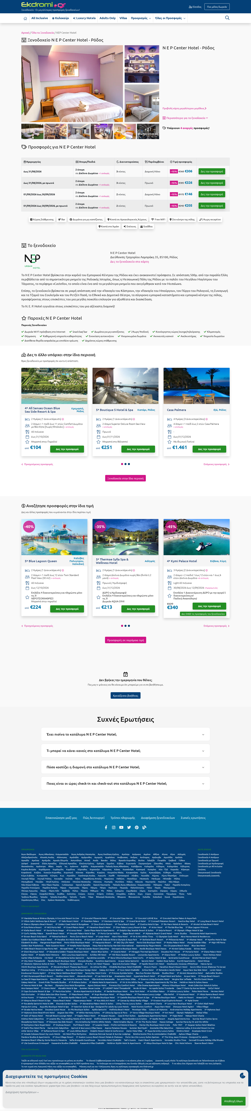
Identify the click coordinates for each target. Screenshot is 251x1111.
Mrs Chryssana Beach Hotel (176, 945)
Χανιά (167, 896)
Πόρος (43, 890)
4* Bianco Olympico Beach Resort (37, 924)
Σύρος (148, 893)
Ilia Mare (49, 985)
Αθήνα (156, 854)
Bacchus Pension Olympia (147, 973)
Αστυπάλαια (76, 860)
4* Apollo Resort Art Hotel (151, 963)
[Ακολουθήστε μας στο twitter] (129, 827)
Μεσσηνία (144, 878)
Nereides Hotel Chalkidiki (109, 1040)
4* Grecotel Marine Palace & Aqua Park (178, 918)
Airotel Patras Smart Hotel (204, 957)
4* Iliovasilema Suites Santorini (70, 957)
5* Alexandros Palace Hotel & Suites (96, 1003)
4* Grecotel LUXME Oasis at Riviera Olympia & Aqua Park (110, 939)
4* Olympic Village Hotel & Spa (189, 930)
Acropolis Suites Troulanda (161, 988)
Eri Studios (215, 997)
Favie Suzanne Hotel (55, 945)
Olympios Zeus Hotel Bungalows (70, 985)
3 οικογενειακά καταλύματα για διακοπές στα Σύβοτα (125, 1069)
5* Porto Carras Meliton (109, 933)
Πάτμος (93, 887)
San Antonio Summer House (76, 979)
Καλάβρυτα (136, 866)
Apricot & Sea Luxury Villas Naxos (86, 1028)
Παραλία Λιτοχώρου (30, 887)
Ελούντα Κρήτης (86, 863)
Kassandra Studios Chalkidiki (65, 1043)
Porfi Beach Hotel (81, 1024)
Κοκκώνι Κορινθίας (52, 872)
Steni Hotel (55, 979)
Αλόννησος (62, 857)
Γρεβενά (172, 860)
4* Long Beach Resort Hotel (211, 921)
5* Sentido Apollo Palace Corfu (72, 997)
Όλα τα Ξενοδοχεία (43, 32)
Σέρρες (173, 890)
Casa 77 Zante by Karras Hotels (191, 988)
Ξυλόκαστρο (67, 884)
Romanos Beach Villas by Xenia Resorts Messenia (44, 1040)
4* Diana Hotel (169, 954)
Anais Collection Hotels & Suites (203, 985)
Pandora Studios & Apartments (35, 1037)
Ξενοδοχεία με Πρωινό (208, 860)
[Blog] (144, 827)
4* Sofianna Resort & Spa (52, 1030)
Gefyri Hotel (214, 988)
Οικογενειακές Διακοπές (209, 875)
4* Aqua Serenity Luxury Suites (159, 1030)
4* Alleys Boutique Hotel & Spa (158, 1043)
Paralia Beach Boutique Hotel (61, 960)
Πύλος (75, 890)
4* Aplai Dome (192, 1000)
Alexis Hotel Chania (153, 1003)
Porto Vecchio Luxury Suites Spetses (142, 1037)
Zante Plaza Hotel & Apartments (99, 930)
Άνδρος (133, 857)
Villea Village (202, 1006)
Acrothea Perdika (98, 966)
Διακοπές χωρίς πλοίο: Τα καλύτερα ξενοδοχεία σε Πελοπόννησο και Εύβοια (190, 1060)
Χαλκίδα (146, 896)
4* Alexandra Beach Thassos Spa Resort (69, 966)
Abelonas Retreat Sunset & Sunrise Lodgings (109, 1033)
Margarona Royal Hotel (50, 942)
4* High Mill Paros (217, 942)
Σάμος (142, 890)
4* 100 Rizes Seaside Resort (122, 954)
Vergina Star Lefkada (181, 979)
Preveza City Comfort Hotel (122, 985)
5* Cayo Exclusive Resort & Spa (35, 991)
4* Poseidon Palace (90, 921)
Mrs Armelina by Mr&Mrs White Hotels (93, 1021)
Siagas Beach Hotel (131, 933)
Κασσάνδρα (128, 869)
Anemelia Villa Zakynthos (161, 1028)
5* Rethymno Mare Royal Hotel (35, 1024)
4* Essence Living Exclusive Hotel (153, 979)
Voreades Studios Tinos (175, 1040)
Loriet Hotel (215, 969)
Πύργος (84, 890)
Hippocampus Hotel (82, 1000)
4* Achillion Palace (156, 991)
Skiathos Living (28, 969)
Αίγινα (165, 854)
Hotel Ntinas (204, 960)
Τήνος (181, 893)
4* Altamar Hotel (194, 939)
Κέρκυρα (185, 869)
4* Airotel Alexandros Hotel (190, 973)
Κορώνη (101, 872)
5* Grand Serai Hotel (136, 921)
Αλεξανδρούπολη (29, 857)
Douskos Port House (170, 951)
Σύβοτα (131, 893)
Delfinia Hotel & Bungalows (107, 1018)
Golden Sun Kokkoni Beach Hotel (36, 939)
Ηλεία (168, 863)
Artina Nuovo (27, 997)
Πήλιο (149, 887)
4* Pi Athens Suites (78, 982)
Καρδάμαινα (44, 869)
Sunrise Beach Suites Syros (205, 1018)
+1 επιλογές (104, 173)
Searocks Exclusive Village (125, 963)
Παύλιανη (112, 887)
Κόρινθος (90, 872)
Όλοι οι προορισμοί (30, 906)
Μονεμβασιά (27, 881)
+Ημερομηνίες (211, 588)
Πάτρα (103, 887)
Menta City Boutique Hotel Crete (154, 1024)
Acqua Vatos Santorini (128, 960)
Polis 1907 (177, 1024)
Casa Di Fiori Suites (126, 1015)
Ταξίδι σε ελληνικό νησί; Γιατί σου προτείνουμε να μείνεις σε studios (52, 1060)
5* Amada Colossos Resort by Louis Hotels (40, 1033)
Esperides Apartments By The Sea (161, 982)
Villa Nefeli (169, 994)
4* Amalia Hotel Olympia (78, 945)
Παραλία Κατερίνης (181, 884)
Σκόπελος (71, 893)
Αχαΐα (95, 860)
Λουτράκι (58, 878)
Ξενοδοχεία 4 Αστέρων (208, 857)
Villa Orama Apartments (148, 985)
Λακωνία (102, 875)
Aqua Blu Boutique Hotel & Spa (54, 1006)
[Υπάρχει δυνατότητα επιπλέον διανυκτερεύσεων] (63, 419)
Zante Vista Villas (134, 1030)
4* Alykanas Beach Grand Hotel (157, 933)
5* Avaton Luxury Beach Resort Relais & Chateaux (99, 1037)
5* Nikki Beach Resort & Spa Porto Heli (39, 948)
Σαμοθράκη (131, 890)
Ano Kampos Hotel (30, 988)
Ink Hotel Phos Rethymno (74, 1033)
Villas (123, 18)
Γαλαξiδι (151, 860)
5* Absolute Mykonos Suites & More (38, 963)
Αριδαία (178, 857)
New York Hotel (137, 991)
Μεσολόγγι (132, 878)
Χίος (43, 900)
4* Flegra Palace (124, 994)
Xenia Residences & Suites (134, 1018)
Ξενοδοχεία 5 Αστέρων (208, 854)
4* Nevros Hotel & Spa (31, 985)
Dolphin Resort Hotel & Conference (107, 1030)
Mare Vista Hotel (120, 936)
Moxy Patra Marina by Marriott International (113, 945)
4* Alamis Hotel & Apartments (103, 982)
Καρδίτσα (70, 869)
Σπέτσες (110, 893)
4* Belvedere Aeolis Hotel (168, 969)
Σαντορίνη (152, 890)
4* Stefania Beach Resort (151, 939)
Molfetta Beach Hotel (119, 1009)
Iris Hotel (49, 957)
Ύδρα (90, 896)
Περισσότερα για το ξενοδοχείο (186, 117)
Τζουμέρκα (171, 893)
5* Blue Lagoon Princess (197, 927)
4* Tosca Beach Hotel (125, 924)
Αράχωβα (156, 857)
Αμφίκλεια (110, 857)
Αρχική (25, 32)
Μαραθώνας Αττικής (92, 878)
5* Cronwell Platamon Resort (161, 921)
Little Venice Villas (29, 1030)
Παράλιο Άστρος (50, 887)
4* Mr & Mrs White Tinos (141, 936)
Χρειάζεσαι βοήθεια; (125, 695)
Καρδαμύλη (58, 869)
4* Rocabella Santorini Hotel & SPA (37, 1003)
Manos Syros (206, 963)
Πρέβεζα (66, 890)
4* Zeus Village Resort (63, 1037)
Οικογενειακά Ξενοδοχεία (209, 872)
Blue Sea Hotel (198, 945)
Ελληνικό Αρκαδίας (67, 863)
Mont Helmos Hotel (212, 954)
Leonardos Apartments (148, 954)
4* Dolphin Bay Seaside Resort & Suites (135, 930)
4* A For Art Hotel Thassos (97, 963)
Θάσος (188, 863)
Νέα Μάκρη (174, 881)
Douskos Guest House (55, 1009)
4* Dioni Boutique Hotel (32, 951)
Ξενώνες (202, 869)
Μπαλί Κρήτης (52, 881)
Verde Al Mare (140, 988)
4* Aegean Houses (106, 1015)
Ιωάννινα (74, 866)
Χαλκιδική (157, 896)
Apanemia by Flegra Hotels (148, 945)
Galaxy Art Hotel (107, 969)
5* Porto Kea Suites (62, 991)
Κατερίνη (152, 869)
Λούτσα (68, 878)
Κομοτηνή (68, 872)
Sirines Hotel (200, 948)
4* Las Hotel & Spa (103, 976)
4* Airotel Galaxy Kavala (180, 948)
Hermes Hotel (217, 991)
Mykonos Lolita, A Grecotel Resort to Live (195, 1028)
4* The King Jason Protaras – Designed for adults (185, 1037)
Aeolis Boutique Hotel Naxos (153, 948)
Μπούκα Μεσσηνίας (82, 881)
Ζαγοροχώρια (144, 863)
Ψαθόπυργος (73, 900)
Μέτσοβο (167, 878)
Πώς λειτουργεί (93, 817)
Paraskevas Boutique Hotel (102, 997)
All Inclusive (39, 18)
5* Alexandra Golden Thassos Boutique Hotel (67, 951)
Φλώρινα (121, 896)
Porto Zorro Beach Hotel (81, 936)
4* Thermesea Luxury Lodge (148, 994)
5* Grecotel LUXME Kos (146, 918)
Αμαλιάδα (74, 857)
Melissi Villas (202, 1012)
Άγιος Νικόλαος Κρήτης (108, 854)
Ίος (66, 866)
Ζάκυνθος (158, 863)
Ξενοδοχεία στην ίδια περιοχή (125, 478)
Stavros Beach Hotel (203, 1043)
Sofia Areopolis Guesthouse (82, 1040)
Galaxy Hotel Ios (28, 982)
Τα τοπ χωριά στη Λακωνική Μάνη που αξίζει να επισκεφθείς (48, 1066)
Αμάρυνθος (86, 857)
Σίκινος (24, 893)
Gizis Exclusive (28, 994)
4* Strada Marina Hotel (32, 1009)
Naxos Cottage (166, 1021)
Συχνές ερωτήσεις (193, 817)
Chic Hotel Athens (183, 1043)
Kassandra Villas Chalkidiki (92, 1043)
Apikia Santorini (99, 1009)
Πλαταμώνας (169, 887)
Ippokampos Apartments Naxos (152, 1015)
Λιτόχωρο (183, 875)
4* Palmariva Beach (58, 936)
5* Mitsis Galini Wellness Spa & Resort (38, 921)
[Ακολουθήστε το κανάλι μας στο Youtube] (121, 827)
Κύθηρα (167, 872)
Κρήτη (143, 872)
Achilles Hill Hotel (98, 954)
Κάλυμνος (185, 866)
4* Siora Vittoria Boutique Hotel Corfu (125, 957)
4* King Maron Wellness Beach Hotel (65, 973)
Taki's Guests (130, 1040)
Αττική (87, 860)
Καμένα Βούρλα (28, 869)
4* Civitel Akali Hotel (204, 1003)
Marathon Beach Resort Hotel (173, 966)
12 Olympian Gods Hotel (167, 936)
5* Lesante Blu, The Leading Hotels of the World (69, 1018)
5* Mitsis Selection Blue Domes (51, 994)
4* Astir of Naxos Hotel (32, 1015)
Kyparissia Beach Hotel (144, 976)
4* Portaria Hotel (191, 951)
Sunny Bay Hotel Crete (95, 973)
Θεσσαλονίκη (27, 866)
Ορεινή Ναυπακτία (101, 884)
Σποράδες (121, 893)
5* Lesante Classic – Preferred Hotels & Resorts (115, 1024)
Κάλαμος (160, 866)
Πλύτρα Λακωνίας (29, 890)
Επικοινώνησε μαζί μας (61, 817)
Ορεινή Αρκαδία (83, 884)
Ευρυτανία (131, 863)
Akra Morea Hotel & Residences (195, 936)
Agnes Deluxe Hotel (97, 985)
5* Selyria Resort (164, 930)
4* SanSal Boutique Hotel (115, 991)
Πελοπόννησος (137, 887)
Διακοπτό (35, 863)
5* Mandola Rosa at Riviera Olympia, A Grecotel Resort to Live (50, 918)
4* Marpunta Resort (102, 942)
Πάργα (63, 887)
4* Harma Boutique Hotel (164, 997)
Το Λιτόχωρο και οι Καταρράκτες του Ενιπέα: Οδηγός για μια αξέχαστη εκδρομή (133, 1063)
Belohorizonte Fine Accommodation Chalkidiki (154, 1033)
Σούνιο (91, 893)
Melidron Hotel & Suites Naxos (194, 982)
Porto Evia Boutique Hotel (149, 942)
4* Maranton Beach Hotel (98, 927)
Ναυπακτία (150, 881)
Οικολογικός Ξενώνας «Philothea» (182, 963)
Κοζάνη (37, 872)
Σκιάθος (60, 893)
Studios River (168, 973)
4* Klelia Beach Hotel (31, 930)
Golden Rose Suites (166, 960)
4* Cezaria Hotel (118, 951)
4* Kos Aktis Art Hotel (104, 1000)
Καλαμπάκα (172, 866)
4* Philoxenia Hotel (175, 939)
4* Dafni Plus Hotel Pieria (33, 1028)
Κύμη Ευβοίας (27, 875)
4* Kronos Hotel (74, 930)
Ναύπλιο (162, 881)
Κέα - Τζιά (163, 869)
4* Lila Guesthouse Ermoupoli (35, 1043)
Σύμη (140, 893)
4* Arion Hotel (155, 927)
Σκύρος (81, 893)
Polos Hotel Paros (200, 991)
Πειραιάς (124, 887)
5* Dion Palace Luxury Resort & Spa (129, 927)
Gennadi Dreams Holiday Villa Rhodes (206, 1040)
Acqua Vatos (190, 976)
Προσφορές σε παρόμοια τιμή (125, 640)
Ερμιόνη (110, 863)
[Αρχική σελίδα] (25, 18)
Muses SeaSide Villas (196, 942)
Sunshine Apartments (106, 960)
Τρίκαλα (43, 896)
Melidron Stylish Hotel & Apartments (124, 1043)
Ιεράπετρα (41, 866)
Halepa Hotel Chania (194, 1015)
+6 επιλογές (203, 578)
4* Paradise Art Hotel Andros (68, 939)
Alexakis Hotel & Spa (67, 988)
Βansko (104, 860)
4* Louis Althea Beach (77, 1030)
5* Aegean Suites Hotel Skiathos (200, 1024)
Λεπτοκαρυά (123, 875)
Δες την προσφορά (212, 171)
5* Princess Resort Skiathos (50, 969)
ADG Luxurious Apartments (74, 954)
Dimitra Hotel (183, 1030)
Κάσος (117, 869)
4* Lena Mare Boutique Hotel (178, 1003)
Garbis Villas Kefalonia (31, 957)
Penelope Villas (139, 1009)
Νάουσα (139, 881)
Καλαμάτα (149, 866)
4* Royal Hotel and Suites (169, 976)
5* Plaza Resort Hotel (79, 994)
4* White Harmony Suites (88, 1012)
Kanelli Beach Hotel (55, 933)
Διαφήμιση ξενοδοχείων (158, 817)
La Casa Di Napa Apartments (34, 979)
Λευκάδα (145, 875)
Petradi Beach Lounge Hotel (59, 1015)
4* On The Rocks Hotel (146, 1021)
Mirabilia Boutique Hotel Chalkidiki (125, 966)
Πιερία (158, 887)
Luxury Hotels (86, 18)
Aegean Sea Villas (65, 1012)
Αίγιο (172, 854)
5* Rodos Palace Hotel (174, 942)
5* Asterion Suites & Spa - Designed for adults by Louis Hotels (100, 1006)
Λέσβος (134, 875)
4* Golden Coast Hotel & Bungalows (72, 924)
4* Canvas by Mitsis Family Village (132, 1000)
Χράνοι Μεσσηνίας (56, 900)
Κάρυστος (106, 869)
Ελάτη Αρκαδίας (49, 863)
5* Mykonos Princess (46, 997)
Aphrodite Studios (214, 973)
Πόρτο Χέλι (54, 890)
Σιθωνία (183, 890)
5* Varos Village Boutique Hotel (145, 1012)
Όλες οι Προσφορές (169, 18)
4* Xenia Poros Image (54, 930)
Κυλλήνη (177, 872)
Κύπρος (53, 875)
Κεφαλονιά (26, 872)
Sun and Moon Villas (126, 979)
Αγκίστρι (125, 854)
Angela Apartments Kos (179, 1018)
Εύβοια (120, 863)
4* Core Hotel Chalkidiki (128, 969)
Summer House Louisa (90, 988)
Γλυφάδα (161, 860)
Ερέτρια (100, 863)
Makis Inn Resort (186, 997)
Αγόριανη (136, 854)
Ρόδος (109, 890)
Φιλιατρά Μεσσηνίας (105, 896)
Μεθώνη (120, 878)
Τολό (189, 893)
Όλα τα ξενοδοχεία (30, 1049)
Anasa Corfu (202, 997)
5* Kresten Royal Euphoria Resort (166, 1000)
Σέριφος (164, 890)
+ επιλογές (69, 427)
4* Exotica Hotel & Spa (148, 924)
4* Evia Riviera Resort (31, 927)
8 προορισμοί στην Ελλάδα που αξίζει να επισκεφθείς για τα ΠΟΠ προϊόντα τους (57, 1063)
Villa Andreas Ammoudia (103, 979)
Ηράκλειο (177, 863)
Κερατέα (174, 869)
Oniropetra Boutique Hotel (124, 948)
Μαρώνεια (109, 878)
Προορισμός (139, 18)
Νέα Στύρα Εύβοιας (30, 884)
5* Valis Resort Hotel (68, 921)
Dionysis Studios (85, 960)
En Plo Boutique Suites (78, 1009)
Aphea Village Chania (188, 1033)
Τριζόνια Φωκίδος (29, 896)
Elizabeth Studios (29, 942)
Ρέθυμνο (94, 890)
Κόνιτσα (79, 872)
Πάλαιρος (157, 884)
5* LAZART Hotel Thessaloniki (116, 988)
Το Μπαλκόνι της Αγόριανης (69, 963)
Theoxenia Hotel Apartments (203, 933)
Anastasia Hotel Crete (202, 1030)
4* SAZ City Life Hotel (124, 942)
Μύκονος (97, 881)
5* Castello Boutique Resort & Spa (133, 997)
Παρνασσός (74, 887)
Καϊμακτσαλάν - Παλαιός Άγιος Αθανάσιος (110, 866)
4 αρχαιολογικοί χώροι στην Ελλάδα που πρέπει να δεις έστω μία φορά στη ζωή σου (59, 1069)
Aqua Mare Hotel (162, 1006)
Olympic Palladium (185, 1012)
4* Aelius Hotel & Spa (156, 957)
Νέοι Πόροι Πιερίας (50, 884)
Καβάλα (84, 866)
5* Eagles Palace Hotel (85, 1015)
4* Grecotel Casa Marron (121, 918)
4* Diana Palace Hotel (211, 951)
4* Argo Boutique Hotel (103, 994)
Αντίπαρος (144, 857)
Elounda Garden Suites (66, 1003)
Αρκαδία (25, 860)
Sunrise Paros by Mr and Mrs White (192, 1021)
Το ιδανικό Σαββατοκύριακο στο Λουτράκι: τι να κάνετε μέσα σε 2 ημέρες (119, 1060)
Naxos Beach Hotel (62, 1000)
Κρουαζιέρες (155, 872)
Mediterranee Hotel (65, 976)
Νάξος (130, 881)
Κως (62, 875)
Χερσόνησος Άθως (29, 900)
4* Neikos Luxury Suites (189, 954)
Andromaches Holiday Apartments (186, 1009)
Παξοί (167, 884)
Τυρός (82, 896)
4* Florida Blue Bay (174, 927)
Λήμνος (155, 875)
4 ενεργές (186, 128)
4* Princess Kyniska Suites (121, 973)
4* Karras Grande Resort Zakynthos (92, 948)
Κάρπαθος (82, 869)
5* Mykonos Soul (212, 1009)
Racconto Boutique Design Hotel (81, 969)
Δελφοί (24, 863)
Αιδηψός (181, 854)
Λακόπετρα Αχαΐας (86, 875)
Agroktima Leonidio (96, 957)
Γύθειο (182, 860)
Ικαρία (59, 866)
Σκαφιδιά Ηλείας (46, 893)
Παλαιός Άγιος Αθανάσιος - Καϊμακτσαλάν (132, 884)
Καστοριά (140, 869)
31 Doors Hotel (48, 988)
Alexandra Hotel (84, 976)
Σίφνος (33, 893)
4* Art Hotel (168, 1012)
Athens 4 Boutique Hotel (174, 985)
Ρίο (102, 890)
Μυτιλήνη (119, 881)
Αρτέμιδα (46, 860)
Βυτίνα (141, 860)
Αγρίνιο (147, 854)
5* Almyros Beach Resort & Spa (35, 1000)
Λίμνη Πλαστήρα (169, 875)
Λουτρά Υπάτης (44, 878)
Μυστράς (108, 881)
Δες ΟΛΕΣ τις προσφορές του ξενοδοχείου (203, 613)
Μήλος (177, 878)
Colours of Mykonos (158, 1009)
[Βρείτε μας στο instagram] (113, 827)
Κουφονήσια (132, 872)
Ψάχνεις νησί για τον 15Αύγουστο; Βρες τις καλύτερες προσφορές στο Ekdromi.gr (116, 1066)
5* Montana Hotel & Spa (113, 921)
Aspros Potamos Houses (116, 1028)
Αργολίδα (168, 857)
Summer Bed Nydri (138, 1028)
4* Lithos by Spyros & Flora (114, 1012)
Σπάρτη (100, 893)
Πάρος (85, 887)
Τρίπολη (73, 896)
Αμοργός (98, 857)
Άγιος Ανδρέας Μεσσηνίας (83, 854)
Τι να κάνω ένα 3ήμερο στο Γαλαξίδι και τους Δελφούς (196, 1063)
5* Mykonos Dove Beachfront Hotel (38, 1012)
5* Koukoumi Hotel (185, 994)
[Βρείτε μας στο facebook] (106, 827)
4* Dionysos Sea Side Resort (59, 1021)
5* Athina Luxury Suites (178, 991)
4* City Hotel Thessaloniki (33, 960)
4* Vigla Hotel (176, 1015)
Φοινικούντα (134, 896)
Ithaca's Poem (150, 966)
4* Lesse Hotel (102, 936)
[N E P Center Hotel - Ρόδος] (72, 83)
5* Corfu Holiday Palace (32, 933)
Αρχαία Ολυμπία (60, 860)
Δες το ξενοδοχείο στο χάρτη (129, 261)
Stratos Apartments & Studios (87, 991)
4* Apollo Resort (157, 1018)
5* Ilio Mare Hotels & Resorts (174, 924)
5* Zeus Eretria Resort (101, 924)
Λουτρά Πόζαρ (28, 878)
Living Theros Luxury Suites (128, 1003)
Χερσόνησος (178, 896)
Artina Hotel (148, 969)
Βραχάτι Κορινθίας (127, 860)
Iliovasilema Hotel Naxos (32, 1021)
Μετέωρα (155, 878)
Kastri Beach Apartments (150, 1040)
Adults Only (108, 18)
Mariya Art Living (29, 1006)
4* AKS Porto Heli (52, 927)
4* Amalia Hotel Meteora (47, 954)
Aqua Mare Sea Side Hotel (195, 969)
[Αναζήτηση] (227, 17)
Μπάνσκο (65, 881)
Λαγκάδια (71, 875)
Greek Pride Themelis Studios (52, 982)
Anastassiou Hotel (123, 976)
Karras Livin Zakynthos (58, 1028)
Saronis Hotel (148, 960)
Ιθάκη (50, 866)
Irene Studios (181, 933)
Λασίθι (112, 875)
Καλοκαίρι (61, 18)
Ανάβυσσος (122, 857)
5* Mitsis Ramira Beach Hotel (210, 994)
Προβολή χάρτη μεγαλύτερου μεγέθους (184, 108)
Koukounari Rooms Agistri (33, 973)
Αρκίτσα (35, 860)
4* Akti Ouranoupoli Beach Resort (37, 976)
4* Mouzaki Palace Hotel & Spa (81, 933)
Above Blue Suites (99, 951)
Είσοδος (196, 6)
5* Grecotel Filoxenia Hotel (94, 918)
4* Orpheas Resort (62, 1024)
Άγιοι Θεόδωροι (28, 854)
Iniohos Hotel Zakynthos (32, 1018)
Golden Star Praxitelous (32, 945)
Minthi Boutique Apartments (34, 966)
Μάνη (77, 878)
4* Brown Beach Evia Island (34, 936)
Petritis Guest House (203, 979)
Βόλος (113, 860)
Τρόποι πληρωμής (122, 817)
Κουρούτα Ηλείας (115, 872)
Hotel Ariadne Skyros (123, 1021)
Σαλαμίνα (119, 890)
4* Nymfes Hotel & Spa (215, 939)
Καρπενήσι (95, 869)
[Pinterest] (137, 827)
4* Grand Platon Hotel (74, 927)
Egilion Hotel (27, 954)
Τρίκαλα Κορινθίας (58, 896)
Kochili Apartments (186, 960)
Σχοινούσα (158, 893)
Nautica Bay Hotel (186, 921)
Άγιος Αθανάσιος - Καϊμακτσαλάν (54, 854)
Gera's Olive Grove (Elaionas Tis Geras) (208, 966)
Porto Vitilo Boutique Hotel (77, 942)
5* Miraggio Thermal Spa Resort (143, 951)
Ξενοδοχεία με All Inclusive (210, 866)
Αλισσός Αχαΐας (47, 857)
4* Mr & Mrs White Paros (131, 982)
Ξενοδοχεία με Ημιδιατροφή (211, 863)
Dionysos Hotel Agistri (183, 1006)
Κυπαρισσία (42, 875)
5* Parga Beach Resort (209, 976)
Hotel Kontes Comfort (141, 1006)
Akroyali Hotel (66, 948)
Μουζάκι (39, 881)
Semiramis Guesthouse (179, 957)
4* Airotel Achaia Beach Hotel (205, 924)
